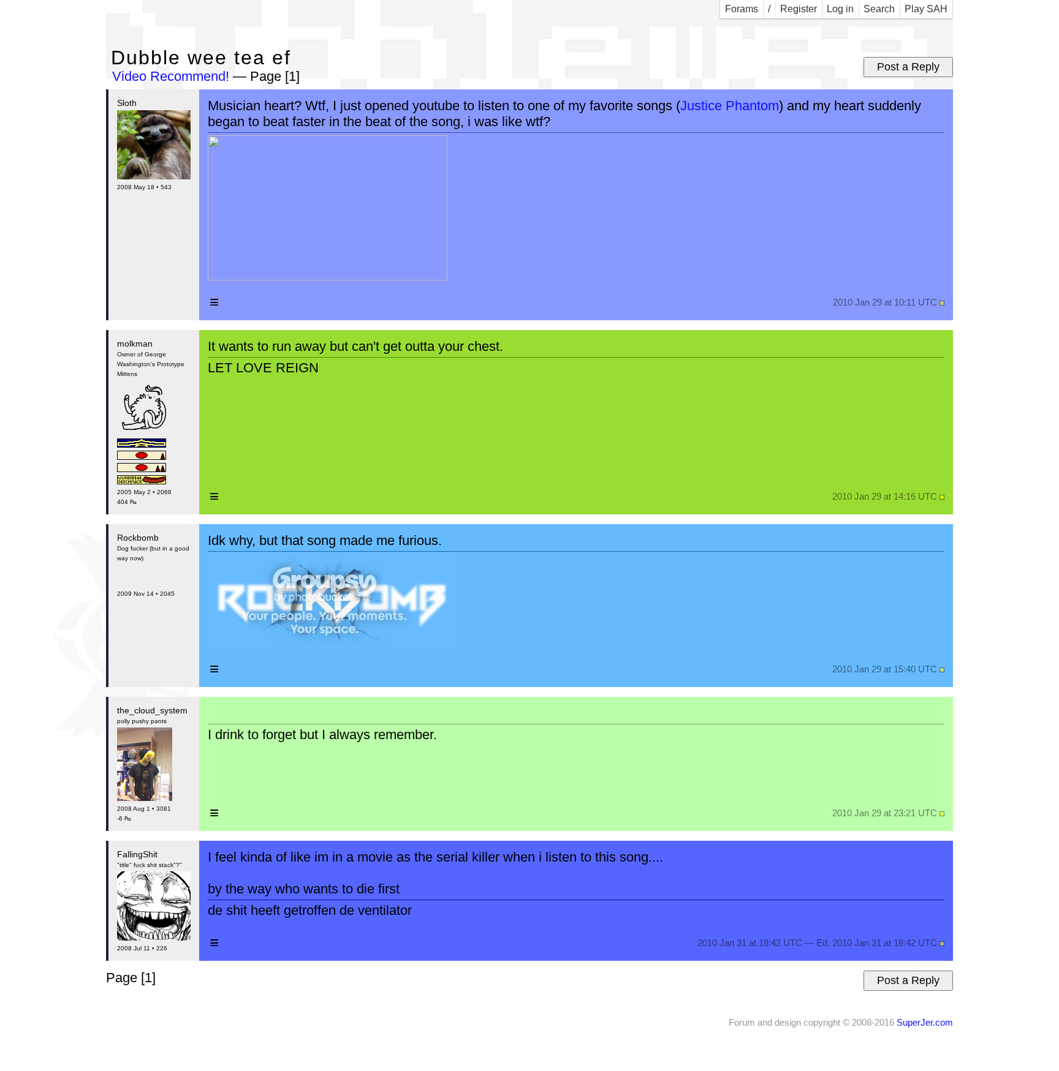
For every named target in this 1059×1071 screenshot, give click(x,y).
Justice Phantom (729, 105)
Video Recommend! (170, 76)
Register (798, 9)
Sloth (127, 103)
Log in (840, 9)
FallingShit (137, 854)
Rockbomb (138, 538)
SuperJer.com (925, 1022)
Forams (741, 9)
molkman (135, 343)
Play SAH (926, 9)
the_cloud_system (152, 710)
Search (879, 9)
